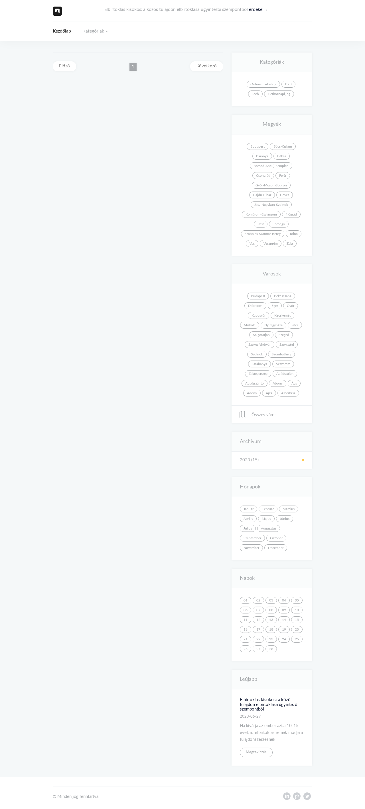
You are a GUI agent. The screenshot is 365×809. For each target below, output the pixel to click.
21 (246, 639)
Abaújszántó (254, 383)
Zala (290, 243)
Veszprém (270, 243)
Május (266, 518)
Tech (255, 94)
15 (297, 619)
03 (271, 600)
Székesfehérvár (259, 344)
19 (284, 629)
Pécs (294, 325)
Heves (284, 195)
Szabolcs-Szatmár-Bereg (263, 234)
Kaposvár (258, 315)
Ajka (269, 393)
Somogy (279, 224)
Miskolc (250, 325)
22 (258, 639)
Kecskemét (282, 315)
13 (271, 619)
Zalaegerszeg (258, 373)
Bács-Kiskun (282, 146)
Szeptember (252, 538)
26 (246, 649)
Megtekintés (256, 752)
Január (249, 509)
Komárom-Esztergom (261, 214)
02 (258, 600)
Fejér (282, 175)
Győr (290, 305)
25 (297, 639)
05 (297, 600)
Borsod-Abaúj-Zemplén (271, 166)
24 (284, 639)
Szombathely (281, 354)
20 (297, 629)
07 (258, 610)
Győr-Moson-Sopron (271, 185)
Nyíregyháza (273, 325)
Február (268, 509)
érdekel (256, 9)
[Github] (297, 797)
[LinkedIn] (287, 797)
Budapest (257, 146)
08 (271, 610)
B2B (288, 84)
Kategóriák (93, 31)
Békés (281, 156)
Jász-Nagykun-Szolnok (271, 204)
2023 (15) (249, 460)
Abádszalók (284, 373)
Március (289, 509)
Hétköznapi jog (279, 94)
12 (258, 619)
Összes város (263, 415)
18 (271, 629)
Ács (294, 383)
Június (284, 518)
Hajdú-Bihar (262, 195)
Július (248, 528)
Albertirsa (288, 393)
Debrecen (255, 305)
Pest (260, 224)
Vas (252, 243)
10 (297, 610)
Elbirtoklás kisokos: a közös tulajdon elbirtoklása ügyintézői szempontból (269, 704)
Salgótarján (261, 335)
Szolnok (257, 354)
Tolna (293, 234)
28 (271, 649)
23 (271, 639)
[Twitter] (307, 797)
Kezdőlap (62, 31)
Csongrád (263, 175)
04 (284, 600)
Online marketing (263, 84)
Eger (274, 305)
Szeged (284, 335)
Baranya (262, 156)
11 (246, 619)
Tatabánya (259, 364)
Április (248, 518)
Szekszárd (286, 344)
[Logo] (57, 11)
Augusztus (268, 528)
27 (258, 649)
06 (246, 610)
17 (258, 629)
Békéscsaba (282, 296)
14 (284, 619)
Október (276, 538)
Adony (252, 393)
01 (246, 600)
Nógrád (291, 214)
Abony (278, 383)
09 (284, 610)
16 (246, 629)
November (251, 548)
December (275, 548)
